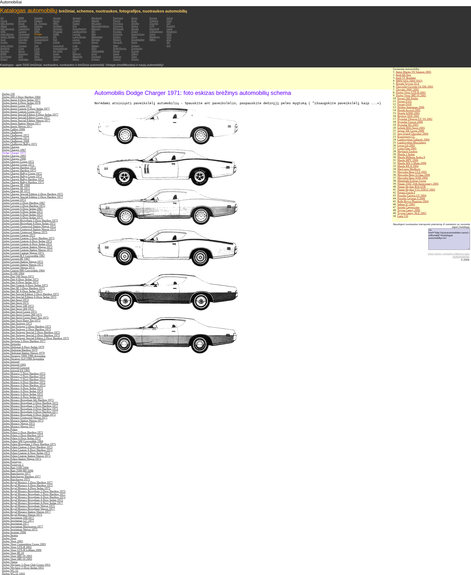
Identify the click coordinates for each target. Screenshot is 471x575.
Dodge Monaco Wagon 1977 (18, 426)
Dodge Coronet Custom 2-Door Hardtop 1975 (28, 238)
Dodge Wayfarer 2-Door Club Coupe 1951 (26, 564)
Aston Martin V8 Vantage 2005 (413, 71)
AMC (3, 31)
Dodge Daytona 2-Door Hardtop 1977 (24, 341)
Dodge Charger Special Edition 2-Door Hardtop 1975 (32, 193)
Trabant (153, 20)
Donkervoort (41, 37)
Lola (75, 45)
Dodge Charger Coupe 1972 (18, 161)
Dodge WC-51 (10, 570)
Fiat (36, 45)
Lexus (76, 39)
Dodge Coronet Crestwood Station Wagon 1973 (29, 229)
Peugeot (118, 26)
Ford (36, 48)
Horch (56, 20)
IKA (55, 39)
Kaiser (76, 23)
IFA (55, 37)
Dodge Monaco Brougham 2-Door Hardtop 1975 (30, 402)
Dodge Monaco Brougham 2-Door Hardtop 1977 (30, 405)
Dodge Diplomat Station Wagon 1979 (23, 352)
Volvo (152, 34)
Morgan (96, 39)
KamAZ (171, 26)
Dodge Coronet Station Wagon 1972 (22, 261)
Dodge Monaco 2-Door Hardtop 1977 (23, 379)
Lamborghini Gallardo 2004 (413, 139)
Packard (96, 56)
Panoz (116, 20)
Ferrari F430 (404, 104)
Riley (115, 45)
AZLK (170, 18)
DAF (20, 56)
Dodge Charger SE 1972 (16, 188)
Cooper (22, 45)
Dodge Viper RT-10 (13, 552)
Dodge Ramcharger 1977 (16, 473)
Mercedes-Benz (100, 26)
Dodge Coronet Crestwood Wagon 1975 (24, 232)
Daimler (38, 18)
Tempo (135, 59)
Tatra (134, 56)
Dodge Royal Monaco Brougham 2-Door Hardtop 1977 (33, 494)
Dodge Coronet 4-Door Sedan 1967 (22, 208)
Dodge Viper (9, 538)
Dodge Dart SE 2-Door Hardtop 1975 (23, 288)
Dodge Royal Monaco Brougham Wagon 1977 (28, 508)
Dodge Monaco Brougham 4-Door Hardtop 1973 (30, 408)
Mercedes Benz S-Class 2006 (413, 174)
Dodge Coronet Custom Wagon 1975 (23, 252)
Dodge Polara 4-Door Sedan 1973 (21, 438)
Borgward (5, 56)
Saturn (117, 59)
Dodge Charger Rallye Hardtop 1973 (23, 182)
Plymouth (118, 28)
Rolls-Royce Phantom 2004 (413, 201)
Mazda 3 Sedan (406, 154)
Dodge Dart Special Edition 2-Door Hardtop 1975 (30, 294)
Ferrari (37, 42)
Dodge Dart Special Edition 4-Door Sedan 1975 (29, 296)
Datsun (38, 20)
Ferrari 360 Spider (407, 98)
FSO (36, 51)
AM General (7, 28)
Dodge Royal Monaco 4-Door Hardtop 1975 (27, 485)
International (60, 48)
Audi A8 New (403, 74)
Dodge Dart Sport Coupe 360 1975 (22, 314)
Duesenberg (41, 39)
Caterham (23, 28)
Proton (117, 37)
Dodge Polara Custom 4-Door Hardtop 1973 (27, 449)
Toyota (153, 18)
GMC (37, 53)
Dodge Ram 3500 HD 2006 (17, 470)
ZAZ (169, 39)
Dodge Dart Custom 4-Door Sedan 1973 (25, 285)
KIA (75, 26)
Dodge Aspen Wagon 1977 (17, 126)
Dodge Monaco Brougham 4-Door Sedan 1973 (29, 414)
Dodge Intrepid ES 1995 (16, 370)
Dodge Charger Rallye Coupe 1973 (22, 176)
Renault (117, 42)
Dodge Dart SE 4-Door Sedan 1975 (22, 291)
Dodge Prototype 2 (13, 464)
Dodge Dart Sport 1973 (15, 299)
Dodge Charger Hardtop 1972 (19, 167)
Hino (36, 56)
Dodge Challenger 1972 (15, 135)
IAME (56, 34)
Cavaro (22, 31)
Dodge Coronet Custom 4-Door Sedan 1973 (27, 241)
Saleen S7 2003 (406, 204)
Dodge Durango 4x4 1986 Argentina (23, 358)
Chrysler (22, 39)
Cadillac (22, 26)
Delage (38, 26)
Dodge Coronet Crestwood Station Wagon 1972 (29, 226)
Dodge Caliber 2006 (13, 129)
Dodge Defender (11, 344)
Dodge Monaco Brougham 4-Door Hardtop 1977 (30, 411)
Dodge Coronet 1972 (14, 199)
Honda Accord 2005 (408, 110)
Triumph (153, 23)
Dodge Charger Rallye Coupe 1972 (22, 173)
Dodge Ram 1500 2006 (15, 467)
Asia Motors (7, 34)
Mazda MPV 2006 (407, 160)
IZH (168, 23)
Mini (94, 34)
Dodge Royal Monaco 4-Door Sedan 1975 (26, 488)
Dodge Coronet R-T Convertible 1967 (23, 255)
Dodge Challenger (12, 132)
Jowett (76, 20)
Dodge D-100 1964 (13, 273)
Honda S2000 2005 (408, 113)
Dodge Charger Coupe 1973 (18, 164)
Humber (57, 26)
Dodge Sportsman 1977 (15, 523)
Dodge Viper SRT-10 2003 (17, 555)
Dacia (21, 51)
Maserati (77, 56)
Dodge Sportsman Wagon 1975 (20, 529)
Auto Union (6, 45)
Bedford (5, 48)
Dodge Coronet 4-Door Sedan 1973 (22, 214)
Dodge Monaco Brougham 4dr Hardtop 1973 (28, 399)
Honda (57, 18)
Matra (76, 59)
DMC (37, 31)
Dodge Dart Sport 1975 (15, 302)
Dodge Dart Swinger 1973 (17, 323)
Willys (152, 39)
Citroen (22, 42)
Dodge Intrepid (10, 361)
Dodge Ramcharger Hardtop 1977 (21, 476)
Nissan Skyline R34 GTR (411, 186)
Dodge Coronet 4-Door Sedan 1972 (22, 211)
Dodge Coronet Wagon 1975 (18, 267)
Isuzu (56, 53)
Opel (94, 53)
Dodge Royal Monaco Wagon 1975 (22, 514)
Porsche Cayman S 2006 (411, 198)
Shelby (135, 23)
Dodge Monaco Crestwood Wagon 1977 (25, 417)
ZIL (168, 42)
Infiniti (56, 42)
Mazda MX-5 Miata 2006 (411, 163)
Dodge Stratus (10, 535)
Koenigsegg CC (406, 136)
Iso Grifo (58, 51)
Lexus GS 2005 (406, 145)
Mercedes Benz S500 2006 (412, 177)
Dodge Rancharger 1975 (16, 479)
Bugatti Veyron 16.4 (407, 83)
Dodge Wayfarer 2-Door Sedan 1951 (23, 567)
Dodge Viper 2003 (12, 541)
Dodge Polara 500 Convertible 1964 (22, 441)
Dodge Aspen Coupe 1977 (17, 105)
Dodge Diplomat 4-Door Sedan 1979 (23, 346)
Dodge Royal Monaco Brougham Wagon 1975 (28, 505)
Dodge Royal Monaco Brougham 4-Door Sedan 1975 (32, 499)
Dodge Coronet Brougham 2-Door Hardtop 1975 (30, 220)
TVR (151, 26)
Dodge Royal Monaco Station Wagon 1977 (26, 511)
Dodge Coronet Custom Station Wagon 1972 (27, 246)
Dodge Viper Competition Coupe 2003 (24, 544)
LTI (74, 51)
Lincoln (77, 42)
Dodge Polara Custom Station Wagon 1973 (26, 455)
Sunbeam (136, 48)
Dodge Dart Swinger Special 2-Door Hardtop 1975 (31, 335)
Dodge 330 (8, 93)
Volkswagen (156, 31)
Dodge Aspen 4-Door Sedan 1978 (21, 102)
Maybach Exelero (407, 151)
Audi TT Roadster (406, 77)
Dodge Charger (10, 146)
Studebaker (137, 39)
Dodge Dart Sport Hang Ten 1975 (21, 320)
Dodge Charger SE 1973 (16, 191)
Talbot (134, 53)
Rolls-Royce (119, 48)
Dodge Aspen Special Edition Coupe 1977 (26, 117)
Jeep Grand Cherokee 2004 (412, 133)
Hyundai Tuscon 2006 (410, 121)
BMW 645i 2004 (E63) (409, 80)
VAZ (169, 37)
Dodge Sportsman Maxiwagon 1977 (22, 526)
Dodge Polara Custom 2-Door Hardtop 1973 (27, 447)
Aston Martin (7, 37)
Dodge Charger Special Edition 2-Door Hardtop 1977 (32, 196)
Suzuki (135, 51)
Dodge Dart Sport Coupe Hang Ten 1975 (25, 317)
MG (93, 31)
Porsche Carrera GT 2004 (411, 195)
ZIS (168, 45)
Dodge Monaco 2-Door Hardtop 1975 (23, 376)
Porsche (117, 34)
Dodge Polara (9, 429)
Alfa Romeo (7, 23)
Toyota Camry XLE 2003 (411, 213)
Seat (134, 20)
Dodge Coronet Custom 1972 (18, 235)
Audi (3, 39)
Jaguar (57, 56)
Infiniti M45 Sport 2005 (411, 127)
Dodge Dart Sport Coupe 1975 (19, 311)
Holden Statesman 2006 (410, 107)
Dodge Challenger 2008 (15, 141)
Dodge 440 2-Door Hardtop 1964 (21, 96)
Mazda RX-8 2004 (408, 166)
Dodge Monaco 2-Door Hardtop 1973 (23, 373)
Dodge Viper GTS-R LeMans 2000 (21, 550)
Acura (3, 20)
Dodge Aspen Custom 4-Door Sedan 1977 (26, 108)
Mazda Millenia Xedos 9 (411, 157)
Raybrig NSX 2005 (408, 116)
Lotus (76, 48)
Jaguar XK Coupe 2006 (410, 130)
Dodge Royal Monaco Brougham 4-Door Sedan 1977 (32, 502)
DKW (37, 28)
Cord (21, 48)
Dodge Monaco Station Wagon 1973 (22, 420)
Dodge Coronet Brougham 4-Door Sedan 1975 (28, 223)
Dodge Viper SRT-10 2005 (411, 95)
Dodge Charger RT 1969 (16, 185)
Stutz (134, 42)
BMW (3, 53)
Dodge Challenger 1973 (15, 138)
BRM (21, 18)
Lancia (76, 34)
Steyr (134, 37)
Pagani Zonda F (406, 192)
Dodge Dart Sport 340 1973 (18, 305)
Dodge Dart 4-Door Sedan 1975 (20, 282)
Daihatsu (23, 59)
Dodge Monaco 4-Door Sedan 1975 (22, 394)
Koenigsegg (79, 28)
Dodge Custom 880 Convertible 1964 (23, 270)
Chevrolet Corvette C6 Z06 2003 (414, 86)
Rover (116, 51)
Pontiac (117, 31)
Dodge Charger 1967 (14, 149)
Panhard (118, 18)
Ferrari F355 (404, 101)
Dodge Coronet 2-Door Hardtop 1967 (23, 202)
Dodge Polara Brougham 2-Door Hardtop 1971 (29, 444)
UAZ (169, 34)
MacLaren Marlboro (408, 168)
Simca (134, 26)
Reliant (117, 39)
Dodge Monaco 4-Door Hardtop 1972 (23, 382)
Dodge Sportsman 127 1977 (18, 520)
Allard (3, 26)
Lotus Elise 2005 (407, 148)
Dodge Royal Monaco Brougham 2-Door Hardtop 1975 (33, 491)
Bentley (4, 51)
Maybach (97, 18)
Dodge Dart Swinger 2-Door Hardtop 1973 (26, 326)
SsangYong (137, 34)
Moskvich (172, 31)
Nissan (95, 45)
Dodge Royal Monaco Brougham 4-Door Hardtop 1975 (33, 497)
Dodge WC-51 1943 (13, 573)
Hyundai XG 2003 (408, 124)
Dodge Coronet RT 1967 (16, 258)
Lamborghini (80, 31)
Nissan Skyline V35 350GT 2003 (416, 189)
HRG (55, 23)
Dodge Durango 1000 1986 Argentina (23, 355)
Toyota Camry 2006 (408, 210)
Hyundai (57, 31)
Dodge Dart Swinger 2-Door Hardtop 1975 (26, 329)
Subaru (135, 45)
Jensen (77, 18)
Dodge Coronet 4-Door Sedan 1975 (22, 217)
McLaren (96, 23)
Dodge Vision (9, 561)
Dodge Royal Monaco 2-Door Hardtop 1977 (27, 482)
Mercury (96, 28)
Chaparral (23, 34)
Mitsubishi (97, 37)
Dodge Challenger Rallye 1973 (19, 143)
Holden (38, 59)
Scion (134, 18)
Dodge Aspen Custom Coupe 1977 (21, 111)
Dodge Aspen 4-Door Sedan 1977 (21, 99)
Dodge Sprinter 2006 (14, 532)
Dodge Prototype (11, 461)
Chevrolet (23, 37)
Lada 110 (402, 216)
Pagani (96, 59)
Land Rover (79, 37)
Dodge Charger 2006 (14, 158)
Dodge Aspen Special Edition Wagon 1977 (26, 120)
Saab (116, 53)
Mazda (95, 20)
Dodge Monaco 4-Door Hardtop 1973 (23, 385)
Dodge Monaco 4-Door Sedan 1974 (22, 391)
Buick (21, 23)
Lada (169, 28)
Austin (4, 42)
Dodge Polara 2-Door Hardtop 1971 (22, 432)
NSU (94, 48)
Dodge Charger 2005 (14, 155)
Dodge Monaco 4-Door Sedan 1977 (22, 397)
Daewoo (23, 53)
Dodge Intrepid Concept (15, 367)
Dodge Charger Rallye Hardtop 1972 (23, 179)
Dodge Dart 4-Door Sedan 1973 (20, 279)
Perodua (118, 23)
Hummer (57, 28)
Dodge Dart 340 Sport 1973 (18, 276)
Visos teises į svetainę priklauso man (448, 253)
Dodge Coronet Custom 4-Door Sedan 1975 (27, 244)
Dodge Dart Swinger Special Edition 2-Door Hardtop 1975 (35, 338)
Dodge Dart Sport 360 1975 (18, 308)
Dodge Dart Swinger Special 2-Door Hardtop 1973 (31, 332)
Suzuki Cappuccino (408, 207)
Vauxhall (154, 28)
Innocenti (58, 45)
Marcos (77, 53)
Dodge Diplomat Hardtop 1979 (20, 349)
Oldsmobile (98, 51)
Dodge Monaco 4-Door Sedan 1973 (22, 388)
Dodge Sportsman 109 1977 (18, 517)
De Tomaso (40, 23)
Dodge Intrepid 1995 (14, 364)
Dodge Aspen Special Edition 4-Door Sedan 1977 (30, 114)
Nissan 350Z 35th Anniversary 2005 (418, 183)
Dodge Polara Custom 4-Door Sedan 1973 (26, 452)
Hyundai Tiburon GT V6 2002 (414, 118)
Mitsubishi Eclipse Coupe (411, 180)
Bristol (3, 59)
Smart (134, 31)
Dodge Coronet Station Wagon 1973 (22, 264)
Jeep (56, 59)
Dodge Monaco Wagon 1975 (18, 423)
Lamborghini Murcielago (411, 142)
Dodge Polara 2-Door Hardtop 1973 (22, 435)
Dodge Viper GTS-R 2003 (411, 92)
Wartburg (154, 37)
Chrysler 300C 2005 (407, 89)
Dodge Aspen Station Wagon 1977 (21, 123)
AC (2, 18)
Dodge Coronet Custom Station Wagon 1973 (27, 249)
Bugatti (22, 20)
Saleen (117, 56)
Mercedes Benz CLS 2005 (412, 171)
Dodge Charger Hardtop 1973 (19, 170)
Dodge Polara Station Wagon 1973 (21, 458)
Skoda (135, 28)
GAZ (169, 20)
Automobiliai (461, 256)
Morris (95, 42)
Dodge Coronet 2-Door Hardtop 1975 (23, 205)
